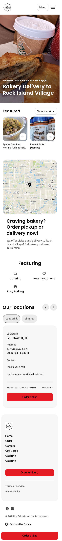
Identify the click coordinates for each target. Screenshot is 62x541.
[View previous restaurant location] (45, 307)
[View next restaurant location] (53, 307)
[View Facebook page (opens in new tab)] (7, 509)
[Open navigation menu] (52, 7)
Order (8, 441)
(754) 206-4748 (16, 367)
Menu (42, 7)
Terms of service (15, 486)
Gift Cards (11, 451)
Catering (10, 456)
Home (9, 436)
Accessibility (12, 491)
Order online (29, 397)
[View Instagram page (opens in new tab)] (13, 509)
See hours (47, 387)
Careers (10, 446)
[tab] (11, 319)
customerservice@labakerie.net (25, 375)
